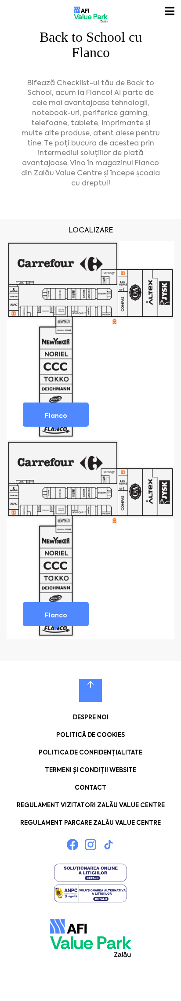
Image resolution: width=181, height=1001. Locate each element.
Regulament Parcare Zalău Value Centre (90, 823)
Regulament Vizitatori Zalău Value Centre (91, 805)
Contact (90, 787)
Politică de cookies (90, 735)
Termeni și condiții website (90, 770)
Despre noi (91, 717)
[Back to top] (90, 690)
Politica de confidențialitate (90, 752)
